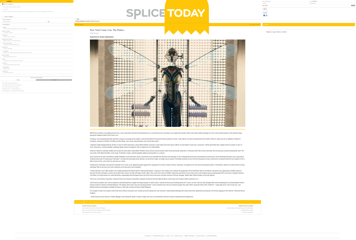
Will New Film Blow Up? (12, 40)
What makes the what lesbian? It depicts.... (12, 6)
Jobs (168, 235)
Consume (6, 51)
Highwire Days (7, 68)
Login (274, 32)
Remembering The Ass (8, 72)
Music (5, 27)
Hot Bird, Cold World (8, 48)
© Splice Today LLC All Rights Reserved (206, 235)
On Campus (6, 55)
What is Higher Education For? (10, 56)
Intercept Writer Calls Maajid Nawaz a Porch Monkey (240, 208)
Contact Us (148, 235)
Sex (4, 59)
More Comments (9, 16)
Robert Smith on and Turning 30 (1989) (15, 28)
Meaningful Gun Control (247, 210)
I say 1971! (5, 9)
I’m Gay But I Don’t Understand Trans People (13, 60)
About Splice (265, 9)
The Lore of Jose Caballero (9, 36)
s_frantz (9, 1)
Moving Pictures (8, 39)
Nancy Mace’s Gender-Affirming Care (11, 44)
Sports (5, 35)
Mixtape (6, 71)
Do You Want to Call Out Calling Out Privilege (93, 208)
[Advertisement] (346, 15)
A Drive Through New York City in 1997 (12, 64)
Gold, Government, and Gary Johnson (91, 212)
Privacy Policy (178, 235)
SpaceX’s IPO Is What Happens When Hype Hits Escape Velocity (17, 52)
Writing (6, 47)
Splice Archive (7, 19)
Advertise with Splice (159, 235)
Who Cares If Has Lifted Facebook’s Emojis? (96, 210)
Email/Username (266, 1)
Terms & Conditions (189, 235)
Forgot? (314, 1)
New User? (265, 5)
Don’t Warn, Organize (8, 32)
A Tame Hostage (79, 21)
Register (268, 32)
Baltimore (6, 67)
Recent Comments (8, 4)
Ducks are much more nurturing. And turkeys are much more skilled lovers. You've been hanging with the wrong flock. (28, 11)
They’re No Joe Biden (247, 212)
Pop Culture (7, 31)
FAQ (172, 235)
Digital (5, 63)
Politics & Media (8, 43)
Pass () (313, 1)
